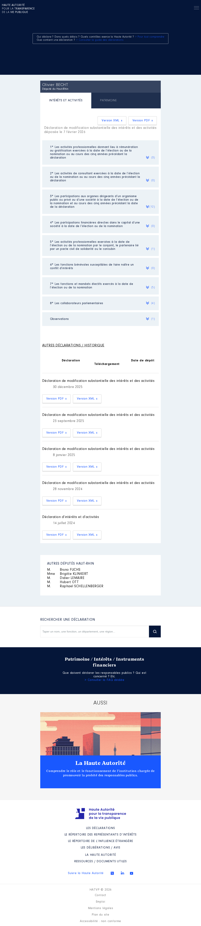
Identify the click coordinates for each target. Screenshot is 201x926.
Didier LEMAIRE (66, 578)
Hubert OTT (63, 582)
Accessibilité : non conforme (100, 921)
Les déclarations (100, 828)
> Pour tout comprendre (149, 37)
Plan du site (100, 914)
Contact (100, 895)
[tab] (65, 101)
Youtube (131, 873)
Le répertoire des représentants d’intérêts (100, 834)
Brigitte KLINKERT (67, 574)
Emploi (100, 901)
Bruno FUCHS (63, 570)
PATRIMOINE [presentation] (108, 100)
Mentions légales (100, 908)
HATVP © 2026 (101, 889)
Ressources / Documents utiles (100, 861)
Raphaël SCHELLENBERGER (75, 586)
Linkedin (122, 872)
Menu (196, 8)
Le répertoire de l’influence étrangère (100, 841)
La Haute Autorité (100, 763)
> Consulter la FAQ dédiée (104, 680)
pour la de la (18, 9)
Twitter (112, 873)
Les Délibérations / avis (100, 847)
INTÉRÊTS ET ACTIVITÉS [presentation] (66, 100)
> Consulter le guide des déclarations (100, 40)
